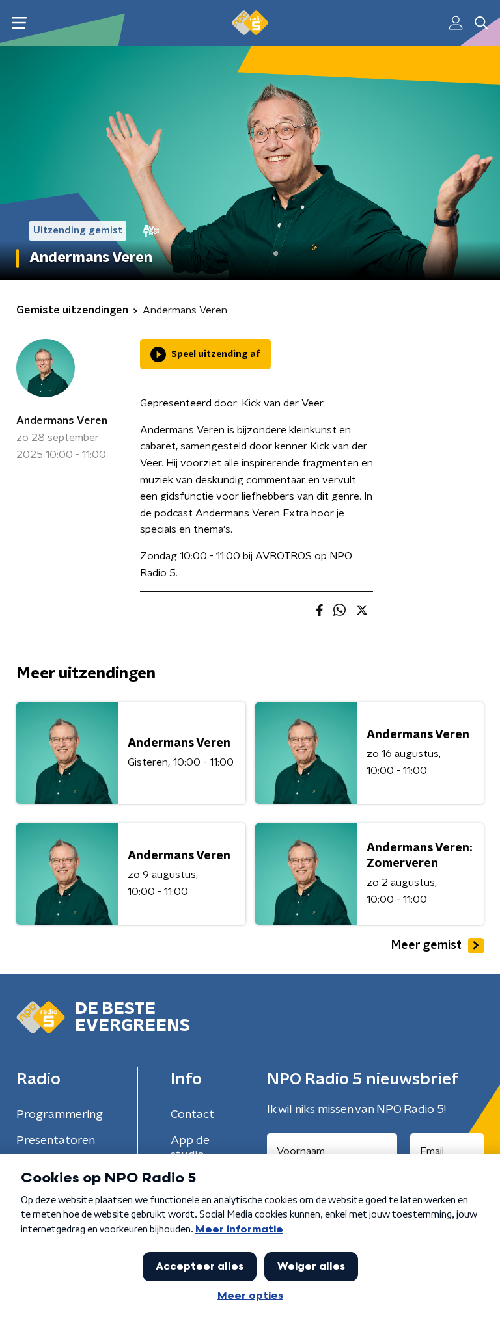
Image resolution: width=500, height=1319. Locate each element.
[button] (19, 23)
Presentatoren (55, 1141)
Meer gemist (426, 946)
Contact (192, 1115)
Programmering (59, 1115)
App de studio (190, 1148)
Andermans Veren (61, 421)
